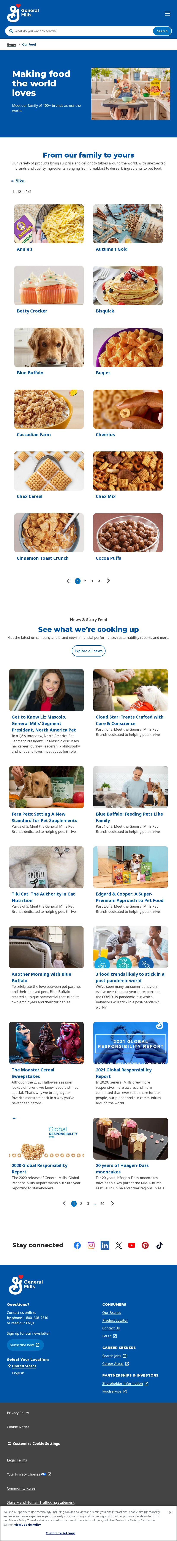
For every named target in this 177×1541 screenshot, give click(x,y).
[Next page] (108, 581)
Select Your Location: (28, 1360)
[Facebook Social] (77, 1245)
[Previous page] (69, 581)
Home (11, 44)
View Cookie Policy (27, 1525)
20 (102, 1203)
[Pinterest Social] (145, 1245)
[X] (119, 1245)
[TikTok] (159, 1245)
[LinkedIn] (105, 1245)
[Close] (170, 1512)
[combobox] (83, 31)
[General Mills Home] (23, 13)
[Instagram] (91, 1245)
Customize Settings (60, 1533)
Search (162, 31)
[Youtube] (131, 1245)
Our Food (29, 44)
